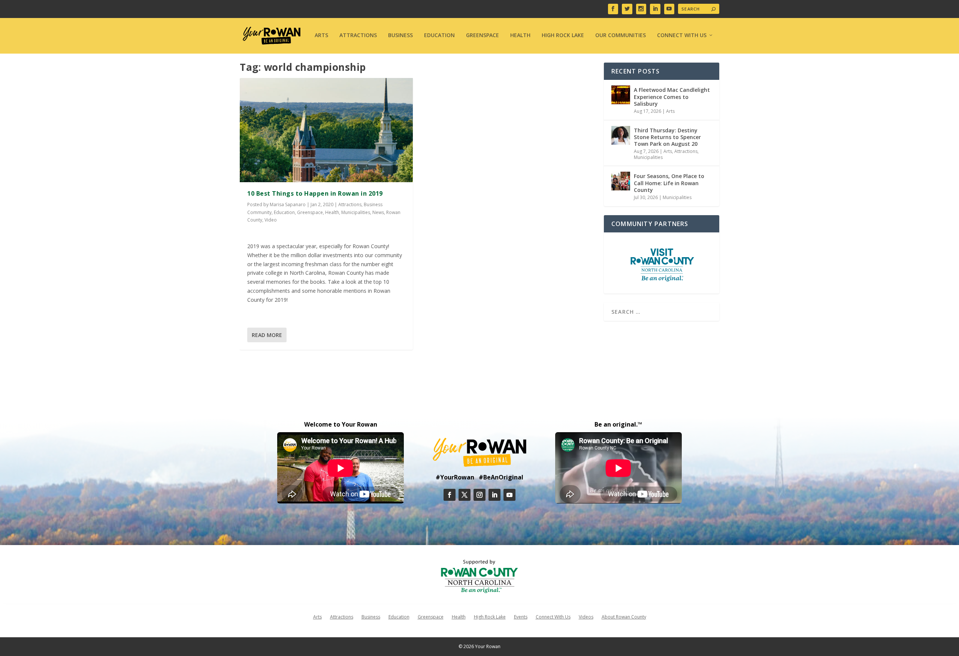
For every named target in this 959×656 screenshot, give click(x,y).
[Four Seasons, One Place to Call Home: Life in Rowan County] (620, 181)
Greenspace (482, 35)
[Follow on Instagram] (479, 495)
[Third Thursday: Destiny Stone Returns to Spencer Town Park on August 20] (620, 135)
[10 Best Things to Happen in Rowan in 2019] (326, 130)
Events (520, 617)
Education (439, 35)
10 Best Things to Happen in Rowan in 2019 (315, 193)
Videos (586, 617)
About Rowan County (624, 617)
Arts (321, 35)
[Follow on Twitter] (465, 495)
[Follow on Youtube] (509, 495)
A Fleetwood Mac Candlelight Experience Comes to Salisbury (672, 96)
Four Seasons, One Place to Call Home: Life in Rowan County (669, 182)
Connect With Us (682, 35)
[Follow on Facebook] (450, 495)
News (378, 212)
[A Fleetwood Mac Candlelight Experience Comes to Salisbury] (620, 94)
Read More (267, 334)
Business (400, 35)
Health (520, 35)
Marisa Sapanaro (288, 204)
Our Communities (620, 35)
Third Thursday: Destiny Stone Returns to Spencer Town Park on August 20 (667, 137)
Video (270, 220)
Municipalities (355, 212)
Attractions (358, 35)
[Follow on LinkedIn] (494, 495)
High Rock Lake (563, 35)
